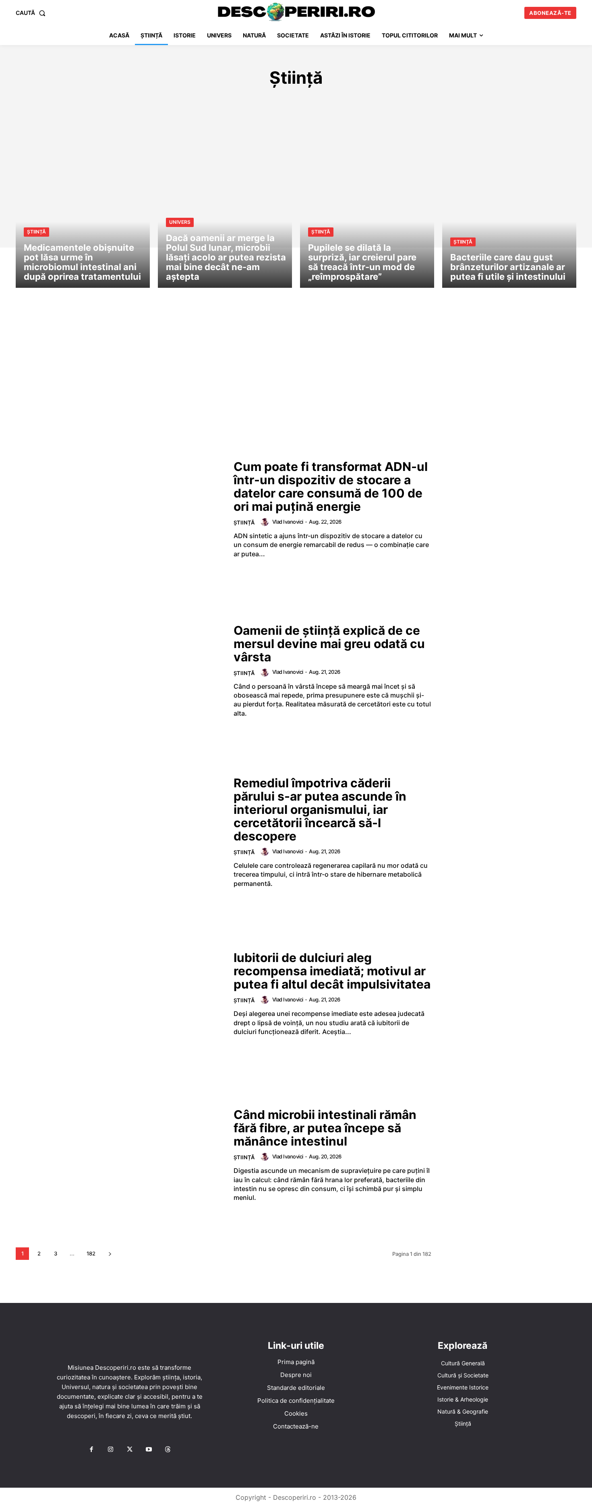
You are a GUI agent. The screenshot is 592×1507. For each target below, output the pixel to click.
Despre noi (296, 1375)
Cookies (296, 1413)
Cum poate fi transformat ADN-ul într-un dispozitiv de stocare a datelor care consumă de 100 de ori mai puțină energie (331, 486)
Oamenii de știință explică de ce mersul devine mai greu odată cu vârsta (329, 643)
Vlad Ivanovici (287, 521)
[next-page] (109, 1253)
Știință (36, 232)
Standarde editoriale (296, 1387)
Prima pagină (296, 1362)
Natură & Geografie (426, 101)
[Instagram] (110, 1449)
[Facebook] (91, 1449)
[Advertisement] (296, 376)
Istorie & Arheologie (350, 101)
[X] (129, 1449)
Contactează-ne (296, 1426)
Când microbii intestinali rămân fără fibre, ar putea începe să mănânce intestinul (325, 1127)
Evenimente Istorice (273, 101)
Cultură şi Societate (195, 101)
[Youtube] (148, 1449)
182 (91, 1253)
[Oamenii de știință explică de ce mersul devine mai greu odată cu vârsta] (120, 670)
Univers (481, 101)
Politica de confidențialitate (296, 1400)
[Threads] (168, 1449)
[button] (32, 12)
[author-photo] (266, 522)
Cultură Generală (121, 101)
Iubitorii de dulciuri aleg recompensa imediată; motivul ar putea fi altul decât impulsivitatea (332, 970)
